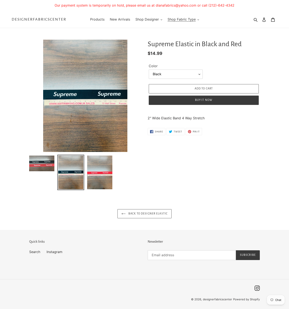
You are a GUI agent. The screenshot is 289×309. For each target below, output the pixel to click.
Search (34, 252)
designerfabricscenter (39, 19)
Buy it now (203, 100)
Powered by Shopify (246, 299)
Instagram (54, 252)
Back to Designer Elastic (148, 213)
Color (153, 66)
